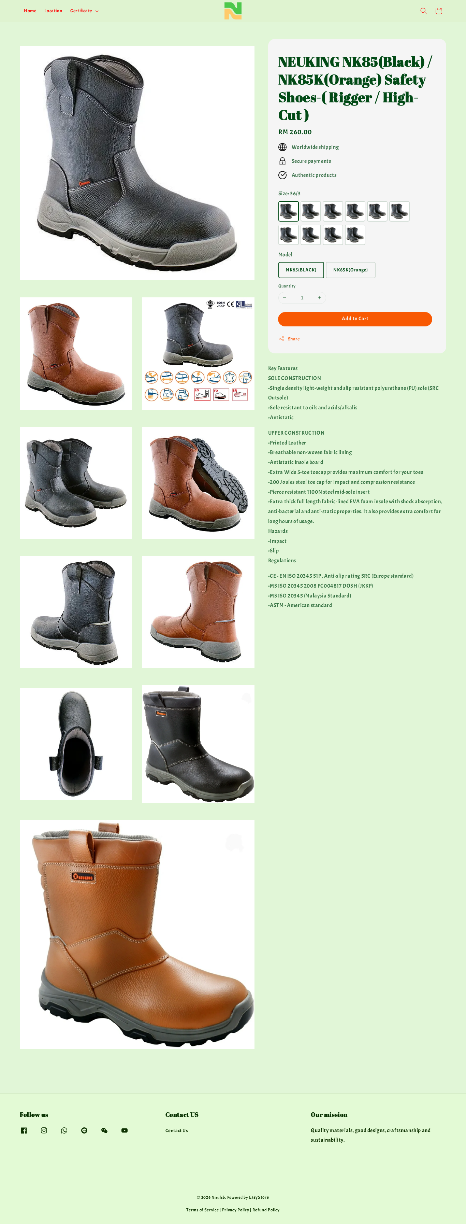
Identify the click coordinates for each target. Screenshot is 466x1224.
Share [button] (294, 338)
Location (53, 11)
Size (289, 193)
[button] (423, 10)
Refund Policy (266, 1210)
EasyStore (259, 1197)
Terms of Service (202, 1210)
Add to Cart (355, 318)
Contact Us (176, 1131)
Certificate (81, 11)
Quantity (287, 286)
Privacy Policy (235, 1210)
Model (285, 254)
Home (30, 11)
